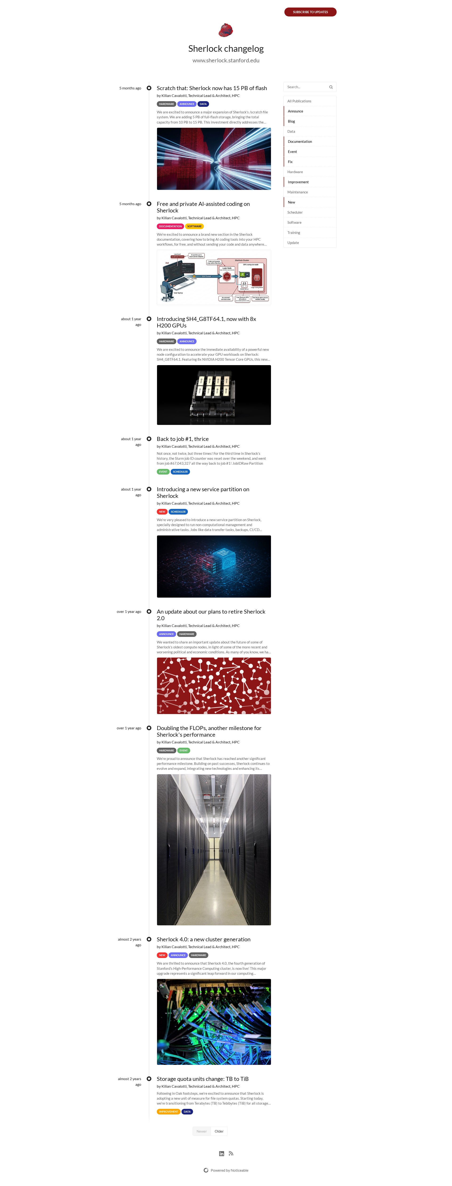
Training (293, 232)
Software (294, 222)
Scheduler (295, 212)
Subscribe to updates (310, 12)
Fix (290, 162)
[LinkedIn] (224, 1153)
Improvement (298, 182)
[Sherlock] (226, 31)
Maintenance (297, 192)
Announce (295, 111)
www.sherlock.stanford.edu (226, 60)
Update (293, 242)
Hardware (295, 172)
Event (292, 151)
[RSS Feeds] (231, 1153)
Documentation (300, 141)
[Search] (331, 87)
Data (291, 131)
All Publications (299, 101)
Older (219, 1131)
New (291, 202)
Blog (291, 121)
